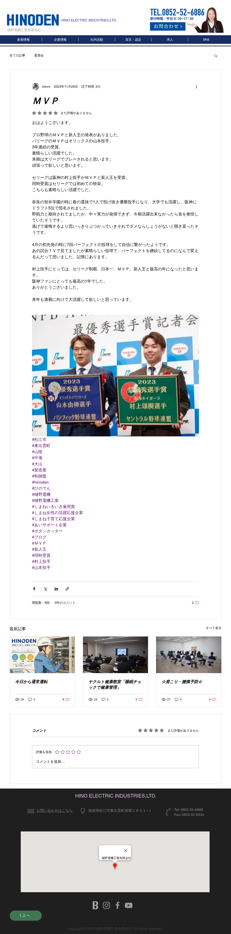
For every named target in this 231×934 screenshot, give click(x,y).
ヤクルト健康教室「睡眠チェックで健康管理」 (114, 684)
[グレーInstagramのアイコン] (106, 905)
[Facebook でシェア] (34, 589)
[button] (206, 39)
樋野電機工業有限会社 (24, 30)
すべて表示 (214, 628)
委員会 (39, 55)
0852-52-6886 (191, 810)
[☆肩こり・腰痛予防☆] (188, 655)
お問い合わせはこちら (55, 810)
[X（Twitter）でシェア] (45, 589)
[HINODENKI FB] (117, 905)
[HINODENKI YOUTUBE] (128, 905)
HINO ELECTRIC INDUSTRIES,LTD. (89, 20)
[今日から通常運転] (42, 655)
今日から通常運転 (31, 681)
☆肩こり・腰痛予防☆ (182, 681)
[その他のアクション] (196, 86)
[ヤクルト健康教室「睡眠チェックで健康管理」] (115, 655)
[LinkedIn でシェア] (56, 589)
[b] (95, 905)
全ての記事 (17, 55)
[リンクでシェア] (67, 589)
